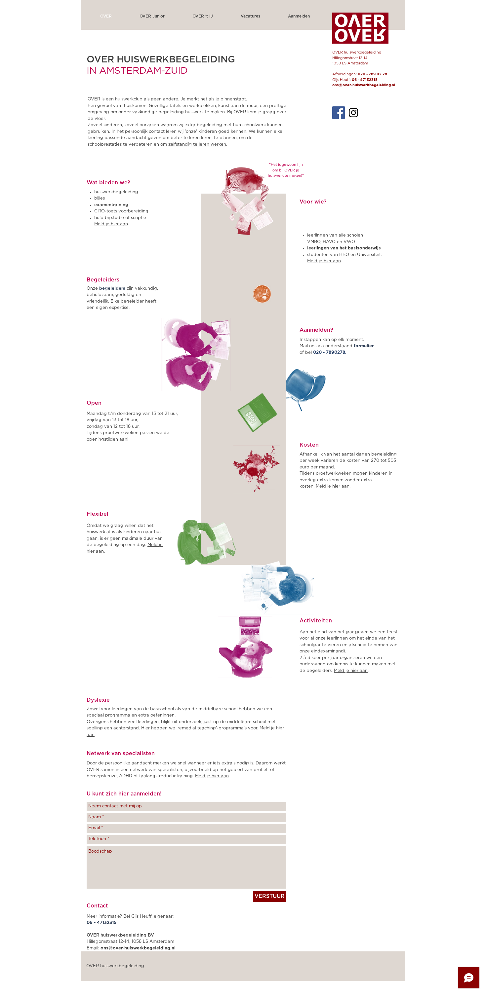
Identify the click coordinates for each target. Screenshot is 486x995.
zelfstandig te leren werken (197, 144)
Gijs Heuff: (355, 80)
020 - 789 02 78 (372, 74)
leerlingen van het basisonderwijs (344, 248)
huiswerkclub (128, 99)
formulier (364, 346)
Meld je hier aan (351, 671)
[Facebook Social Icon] (338, 112)
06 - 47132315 (101, 923)
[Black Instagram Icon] (353, 112)
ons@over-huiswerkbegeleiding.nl (363, 85)
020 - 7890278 (329, 352)
